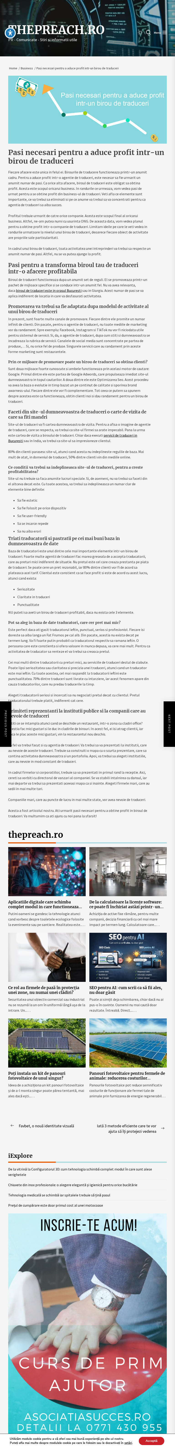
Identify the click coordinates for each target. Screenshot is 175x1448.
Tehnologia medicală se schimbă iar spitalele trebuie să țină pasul (59, 1195)
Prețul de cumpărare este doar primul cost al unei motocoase (55, 1205)
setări (128, 1443)
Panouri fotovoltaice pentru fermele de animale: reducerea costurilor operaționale (127, 1078)
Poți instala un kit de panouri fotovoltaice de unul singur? (36, 1075)
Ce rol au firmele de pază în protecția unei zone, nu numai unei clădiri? (43, 990)
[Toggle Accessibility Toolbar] (10, 33)
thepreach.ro (56, 30)
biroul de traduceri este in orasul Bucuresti (49, 290)
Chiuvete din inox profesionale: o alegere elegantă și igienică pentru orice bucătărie (72, 1185)
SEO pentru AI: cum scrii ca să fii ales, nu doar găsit (125, 990)
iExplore (20, 1155)
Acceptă (151, 1441)
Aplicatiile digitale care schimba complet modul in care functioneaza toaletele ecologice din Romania (43, 907)
